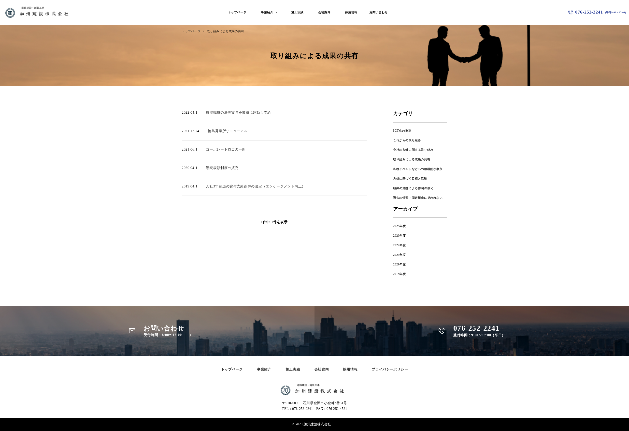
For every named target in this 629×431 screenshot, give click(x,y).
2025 (396, 226)
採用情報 (351, 12)
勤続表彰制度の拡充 (222, 168)
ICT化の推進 (402, 130)
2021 (396, 255)
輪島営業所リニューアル (228, 131)
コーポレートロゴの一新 (226, 149)
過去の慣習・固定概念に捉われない (418, 198)
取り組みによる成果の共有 (411, 159)
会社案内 (324, 12)
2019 (396, 274)
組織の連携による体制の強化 (413, 188)
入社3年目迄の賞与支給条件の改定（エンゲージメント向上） (255, 186)
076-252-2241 (600, 12)
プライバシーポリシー (390, 369)
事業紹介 (267, 12)
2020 (396, 264)
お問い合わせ (378, 12)
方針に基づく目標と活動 (410, 178)
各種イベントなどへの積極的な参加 (418, 169)
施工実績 (297, 12)
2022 (396, 245)
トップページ (237, 12)
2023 (396, 235)
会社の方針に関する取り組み (413, 150)
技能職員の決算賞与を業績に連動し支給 (238, 112)
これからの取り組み (407, 140)
